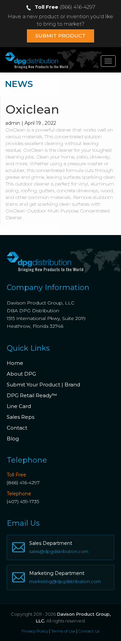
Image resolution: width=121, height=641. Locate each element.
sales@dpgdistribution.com (58, 551)
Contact (17, 427)
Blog (13, 438)
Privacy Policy (35, 631)
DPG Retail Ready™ (32, 395)
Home (15, 363)
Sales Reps (20, 416)
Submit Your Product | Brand (43, 384)
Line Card (19, 406)
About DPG (21, 373)
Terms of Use (63, 631)
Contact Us (88, 631)
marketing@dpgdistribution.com (65, 581)
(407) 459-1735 (23, 501)
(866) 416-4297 (23, 482)
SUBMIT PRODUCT (60, 35)
